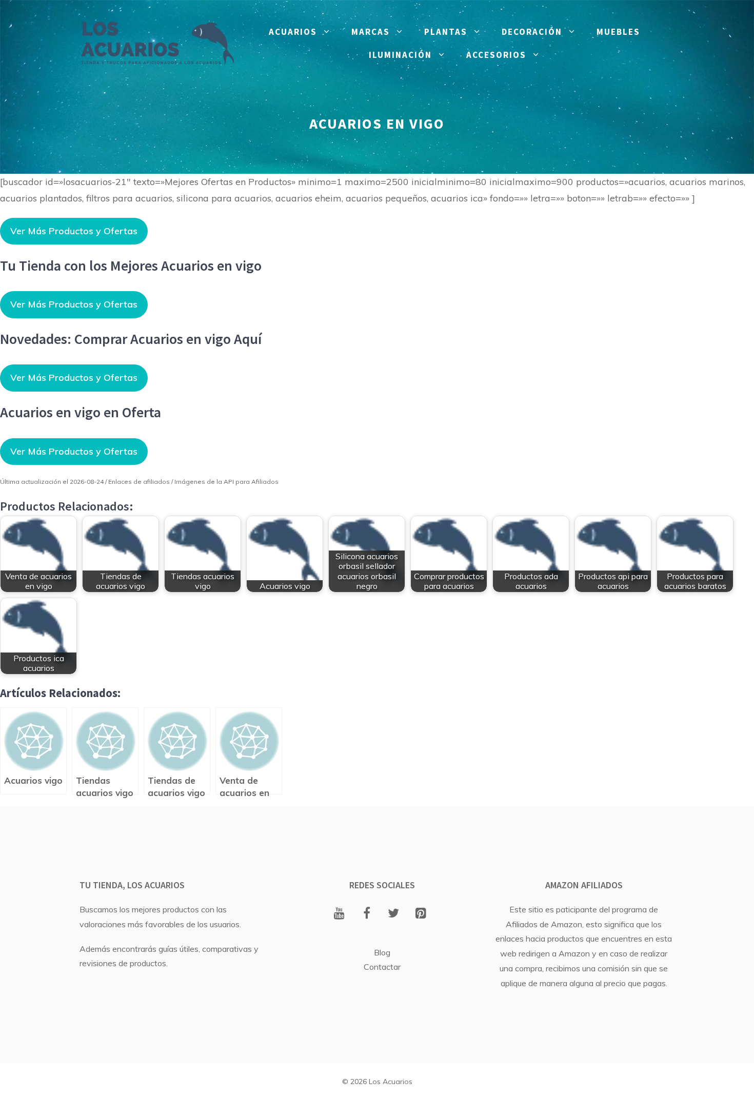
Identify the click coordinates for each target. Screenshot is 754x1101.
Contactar (382, 967)
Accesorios (496, 54)
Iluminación (400, 54)
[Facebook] (366, 914)
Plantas (445, 31)
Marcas (370, 31)
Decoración (532, 31)
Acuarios (293, 31)
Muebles (618, 31)
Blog (382, 952)
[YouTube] (339, 914)
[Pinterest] (420, 914)
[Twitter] (393, 914)
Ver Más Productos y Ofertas (73, 231)
